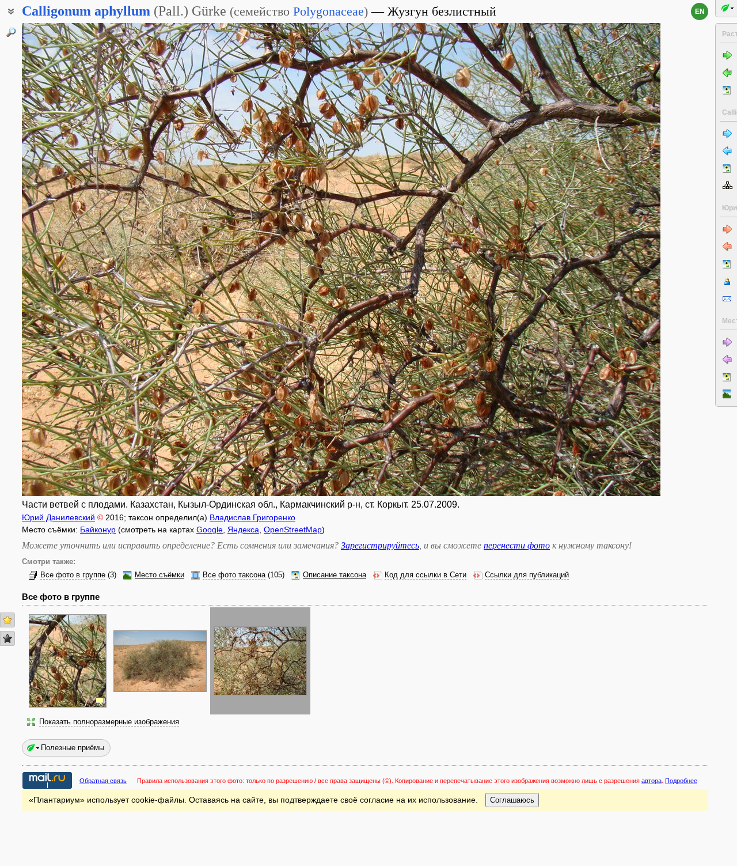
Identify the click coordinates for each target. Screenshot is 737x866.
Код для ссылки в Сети (425, 575)
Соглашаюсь (512, 800)
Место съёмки (159, 575)
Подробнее (681, 780)
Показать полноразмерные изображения (109, 722)
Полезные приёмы (72, 747)
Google (209, 529)
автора (651, 780)
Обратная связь (103, 780)
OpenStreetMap (293, 529)
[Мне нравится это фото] (7, 619)
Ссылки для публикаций (527, 575)
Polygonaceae (328, 11)
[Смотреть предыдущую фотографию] (89, 259)
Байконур (98, 529)
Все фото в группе (72, 575)
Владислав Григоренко (252, 517)
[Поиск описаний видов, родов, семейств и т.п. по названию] (11, 32)
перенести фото (517, 545)
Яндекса (243, 529)
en (700, 11)
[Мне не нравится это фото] (7, 638)
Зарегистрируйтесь (380, 545)
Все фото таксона (234, 575)
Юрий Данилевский (58, 517)
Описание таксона (334, 575)
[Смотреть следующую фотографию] (594, 259)
